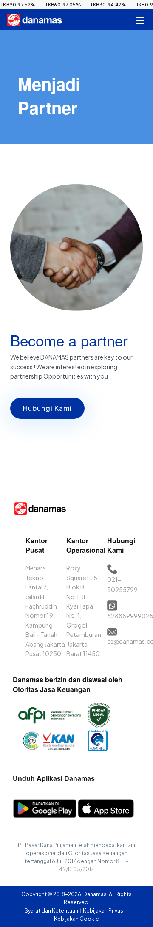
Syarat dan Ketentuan (52, 911)
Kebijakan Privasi (104, 911)
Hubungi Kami (47, 408)
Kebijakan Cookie (76, 919)
